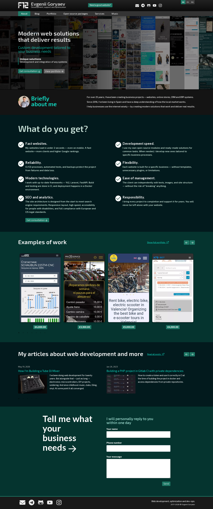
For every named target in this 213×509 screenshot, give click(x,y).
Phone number (114, 442)
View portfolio (53, 71)
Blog (37, 13)
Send (166, 483)
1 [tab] (18, 332)
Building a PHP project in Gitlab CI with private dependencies (144, 371)
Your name (112, 429)
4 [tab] (31, 332)
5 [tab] (36, 332)
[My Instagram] (160, 6)
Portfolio (51, 13)
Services (99, 13)
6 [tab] (40, 332)
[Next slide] (192, 242)
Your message (114, 456)
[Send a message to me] (137, 6)
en (183, 2)
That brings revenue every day (36, 60)
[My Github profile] (149, 6)
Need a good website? (100, 5)
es (188, 2)
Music (115, 13)
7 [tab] (44, 332)
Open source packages (75, 13)
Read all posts (154, 354)
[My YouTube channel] (155, 6)
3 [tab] (27, 332)
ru (192, 2)
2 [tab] (23, 332)
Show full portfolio (157, 242)
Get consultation (29, 71)
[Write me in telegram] (143, 6)
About (24, 13)
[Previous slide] (186, 242)
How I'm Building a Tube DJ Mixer (39, 371)
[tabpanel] (40, 291)
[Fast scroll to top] (206, 490)
